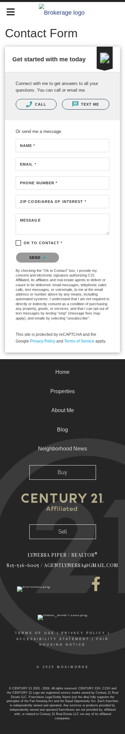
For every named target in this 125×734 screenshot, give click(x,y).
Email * (28, 164)
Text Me (89, 104)
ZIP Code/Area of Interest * (53, 202)
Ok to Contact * (43, 243)
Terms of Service (79, 341)
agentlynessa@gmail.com (81, 565)
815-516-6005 (23, 565)
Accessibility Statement (53, 639)
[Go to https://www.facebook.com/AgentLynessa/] (96, 584)
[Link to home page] (62, 11)
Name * (27, 146)
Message (30, 220)
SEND (35, 258)
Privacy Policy (42, 341)
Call (40, 104)
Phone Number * (38, 183)
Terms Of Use (35, 633)
